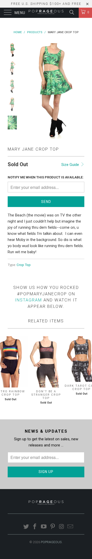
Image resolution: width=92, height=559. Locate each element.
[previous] (25, 91)
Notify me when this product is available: (46, 177)
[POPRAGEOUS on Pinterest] (53, 527)
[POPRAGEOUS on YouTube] (44, 527)
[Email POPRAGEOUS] (70, 527)
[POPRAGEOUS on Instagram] (61, 527)
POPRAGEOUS (51, 542)
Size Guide (70, 164)
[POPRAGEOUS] (46, 13)
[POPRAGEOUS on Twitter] (26, 527)
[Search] (71, 12)
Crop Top (24, 265)
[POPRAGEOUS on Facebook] (35, 527)
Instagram (28, 300)
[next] (79, 91)
